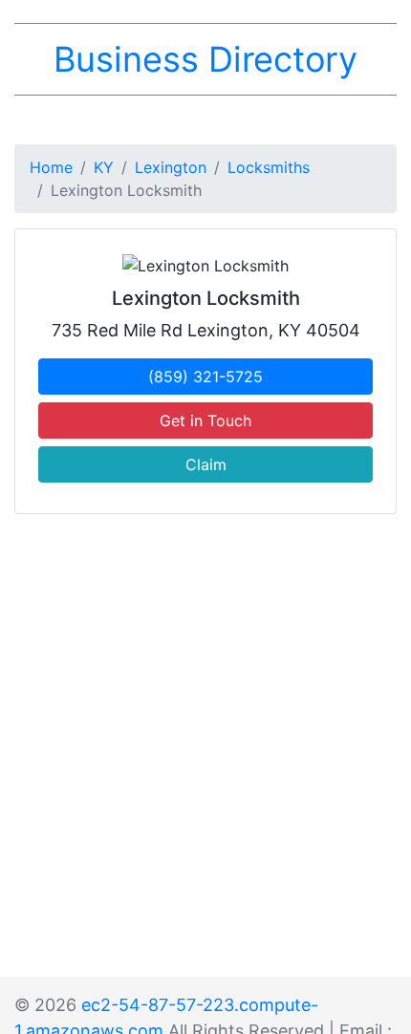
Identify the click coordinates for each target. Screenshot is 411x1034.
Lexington (170, 167)
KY (104, 167)
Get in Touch (205, 420)
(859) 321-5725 (205, 376)
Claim (206, 464)
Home (51, 167)
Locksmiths (268, 167)
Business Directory (205, 59)
